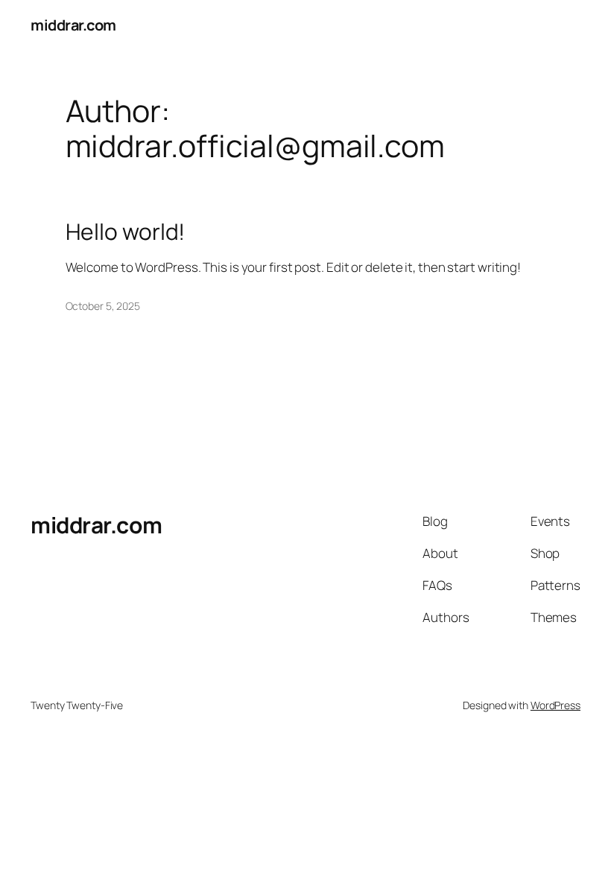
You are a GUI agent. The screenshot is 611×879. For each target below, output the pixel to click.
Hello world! (126, 231)
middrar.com (73, 25)
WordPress (555, 705)
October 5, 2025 (103, 306)
